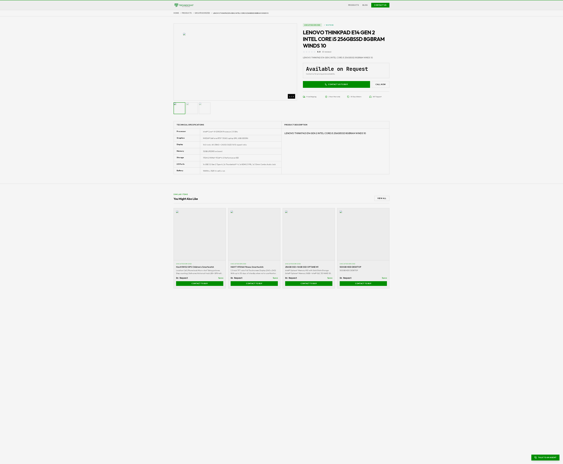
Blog (365, 5)
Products (353, 5)
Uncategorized (202, 13)
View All (381, 198)
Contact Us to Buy (338, 84)
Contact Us (380, 5)
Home (176, 13)
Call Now (380, 84)
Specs (220, 278)
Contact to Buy (199, 283)
